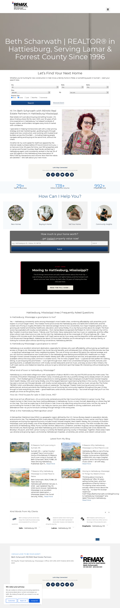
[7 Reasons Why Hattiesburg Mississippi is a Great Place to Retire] (19, 477)
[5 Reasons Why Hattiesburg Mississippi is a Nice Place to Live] (71, 451)
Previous (105, 512)
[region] (23, 594)
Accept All (34, 601)
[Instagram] (53, 175)
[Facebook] (48, 175)
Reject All (23, 601)
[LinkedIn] (72, 175)
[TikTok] (67, 175)
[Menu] (108, 9)
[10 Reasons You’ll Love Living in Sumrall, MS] (19, 447)
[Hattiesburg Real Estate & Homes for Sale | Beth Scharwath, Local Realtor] (24, 6)
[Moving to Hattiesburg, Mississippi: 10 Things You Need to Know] (71, 477)
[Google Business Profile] (58, 175)
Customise (11, 601)
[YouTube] (62, 175)
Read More (50, 464)
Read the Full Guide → (60, 287)
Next (109, 512)
